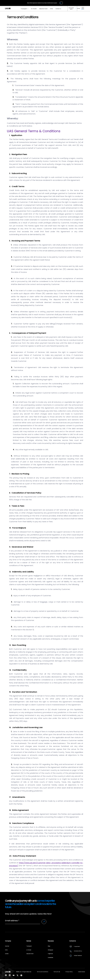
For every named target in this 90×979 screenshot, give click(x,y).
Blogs (49, 946)
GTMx (51, 8)
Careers (6, 953)
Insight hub (50, 953)
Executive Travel (43, 8)
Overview (7, 946)
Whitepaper (50, 950)
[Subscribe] (44, 921)
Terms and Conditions (42, 971)
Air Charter (34, 8)
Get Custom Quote (71, 8)
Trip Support (24, 8)
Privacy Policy (69, 971)
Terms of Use (57, 971)
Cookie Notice (81, 971)
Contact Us (58, 8)
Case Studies (50, 957)
